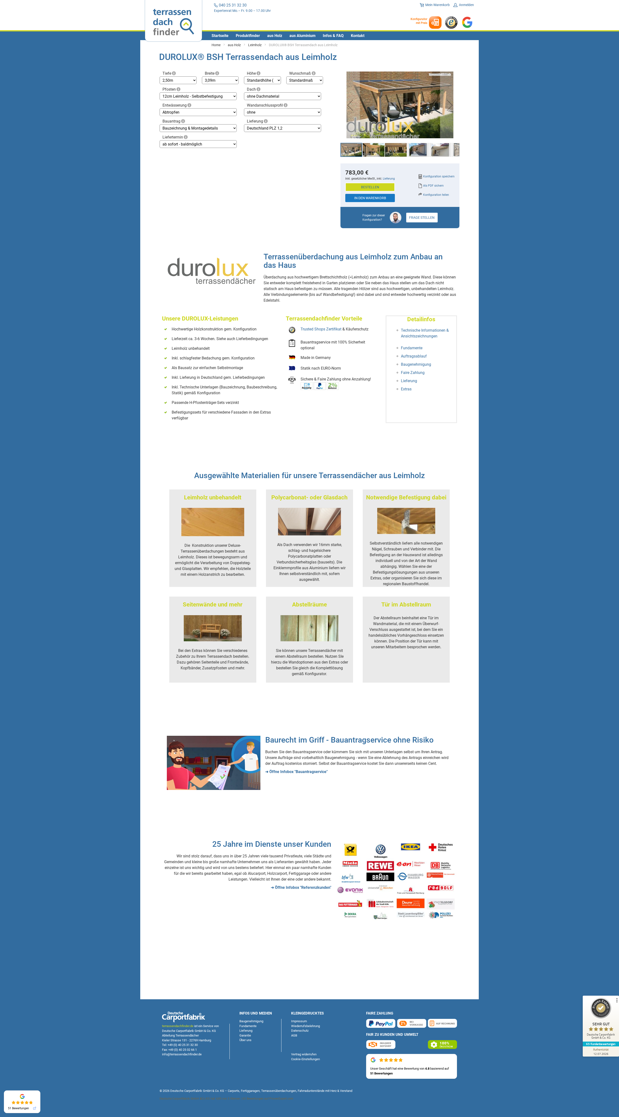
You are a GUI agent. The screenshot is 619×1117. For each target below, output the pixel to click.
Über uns (245, 1040)
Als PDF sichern (433, 185)
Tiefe (166, 73)
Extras (406, 389)
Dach (251, 89)
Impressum (299, 1021)
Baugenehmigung (416, 364)
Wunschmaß (300, 73)
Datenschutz (300, 1030)
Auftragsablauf (414, 356)
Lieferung (255, 121)
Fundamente (411, 348)
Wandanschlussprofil (265, 105)
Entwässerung (174, 105)
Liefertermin (172, 137)
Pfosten (169, 89)
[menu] (309, 35)
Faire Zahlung (413, 372)
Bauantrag (171, 121)
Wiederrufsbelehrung (305, 1026)
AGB (294, 1035)
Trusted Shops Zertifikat (321, 329)
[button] (350, 105)
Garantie (245, 1035)
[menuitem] (220, 35)
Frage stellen (422, 217)
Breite (209, 73)
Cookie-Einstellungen (305, 1059)
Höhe (251, 73)
